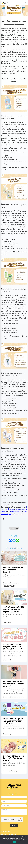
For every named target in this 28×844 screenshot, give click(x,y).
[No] (26, 839)
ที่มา (4, 519)
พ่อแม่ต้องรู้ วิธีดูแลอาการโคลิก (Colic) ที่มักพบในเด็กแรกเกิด (13, 758)
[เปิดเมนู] (25, 3)
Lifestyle (12, 585)
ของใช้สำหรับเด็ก (14, 528)
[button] (14, 519)
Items (18, 583)
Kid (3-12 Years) (7, 585)
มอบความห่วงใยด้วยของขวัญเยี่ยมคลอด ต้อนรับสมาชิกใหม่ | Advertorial (12, 646)
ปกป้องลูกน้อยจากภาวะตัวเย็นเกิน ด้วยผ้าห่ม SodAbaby (13, 570)
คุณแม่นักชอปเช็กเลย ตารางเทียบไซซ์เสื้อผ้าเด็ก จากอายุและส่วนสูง (13, 684)
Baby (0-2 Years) (7, 583)
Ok (14, 841)
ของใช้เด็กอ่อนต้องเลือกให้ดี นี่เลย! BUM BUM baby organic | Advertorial (13, 609)
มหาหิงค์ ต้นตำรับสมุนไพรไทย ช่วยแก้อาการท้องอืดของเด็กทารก (13, 721)
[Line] (17, 540)
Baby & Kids (14, 583)
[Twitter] (14, 540)
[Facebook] (10, 540)
